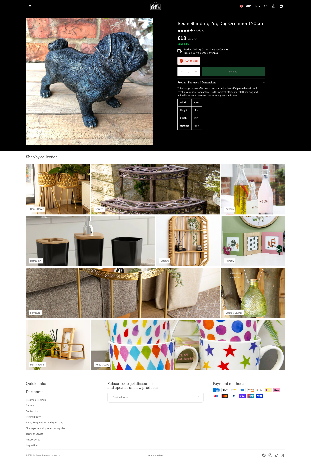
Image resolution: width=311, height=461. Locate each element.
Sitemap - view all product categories (45, 428)
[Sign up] (198, 397)
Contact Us (32, 411)
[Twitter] (283, 455)
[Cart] (281, 6)
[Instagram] (270, 455)
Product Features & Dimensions (196, 82)
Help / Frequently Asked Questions (44, 422)
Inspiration (32, 445)
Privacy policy (33, 439)
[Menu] (30, 6)
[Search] (266, 6)
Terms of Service (34, 433)
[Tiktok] (276, 455)
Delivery (30, 405)
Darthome (37, 455)
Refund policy (33, 416)
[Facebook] (264, 455)
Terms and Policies (155, 455)
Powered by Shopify (51, 455)
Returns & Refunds (36, 399)
